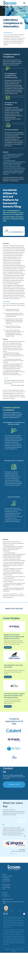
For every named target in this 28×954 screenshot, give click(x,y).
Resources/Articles (7, 876)
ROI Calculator (6, 887)
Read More (8, 647)
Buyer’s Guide (6, 881)
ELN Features (6, 877)
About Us (5, 892)
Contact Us (13, 784)
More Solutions (6, 884)
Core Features (6, 886)
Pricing (4, 874)
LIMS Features (6, 879)
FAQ (4, 889)
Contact (5, 894)
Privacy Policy (6, 896)
